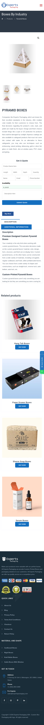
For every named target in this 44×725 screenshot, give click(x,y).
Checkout (7, 624)
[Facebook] (4, 700)
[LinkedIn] (24, 700)
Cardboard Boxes (10, 648)
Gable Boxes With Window (14, 662)
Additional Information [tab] (16, 227)
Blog (6, 610)
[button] (38, 38)
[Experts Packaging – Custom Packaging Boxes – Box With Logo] (10, 5)
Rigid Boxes (8, 652)
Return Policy (9, 634)
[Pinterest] (17, 700)
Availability (6, 183)
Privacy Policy (9, 615)
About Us (7, 605)
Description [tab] (10, 222)
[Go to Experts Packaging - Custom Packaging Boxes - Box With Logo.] (2, 19)
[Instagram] (11, 700)
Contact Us (8, 629)
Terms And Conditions (12, 620)
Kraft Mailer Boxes (11, 657)
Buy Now (22, 347)
